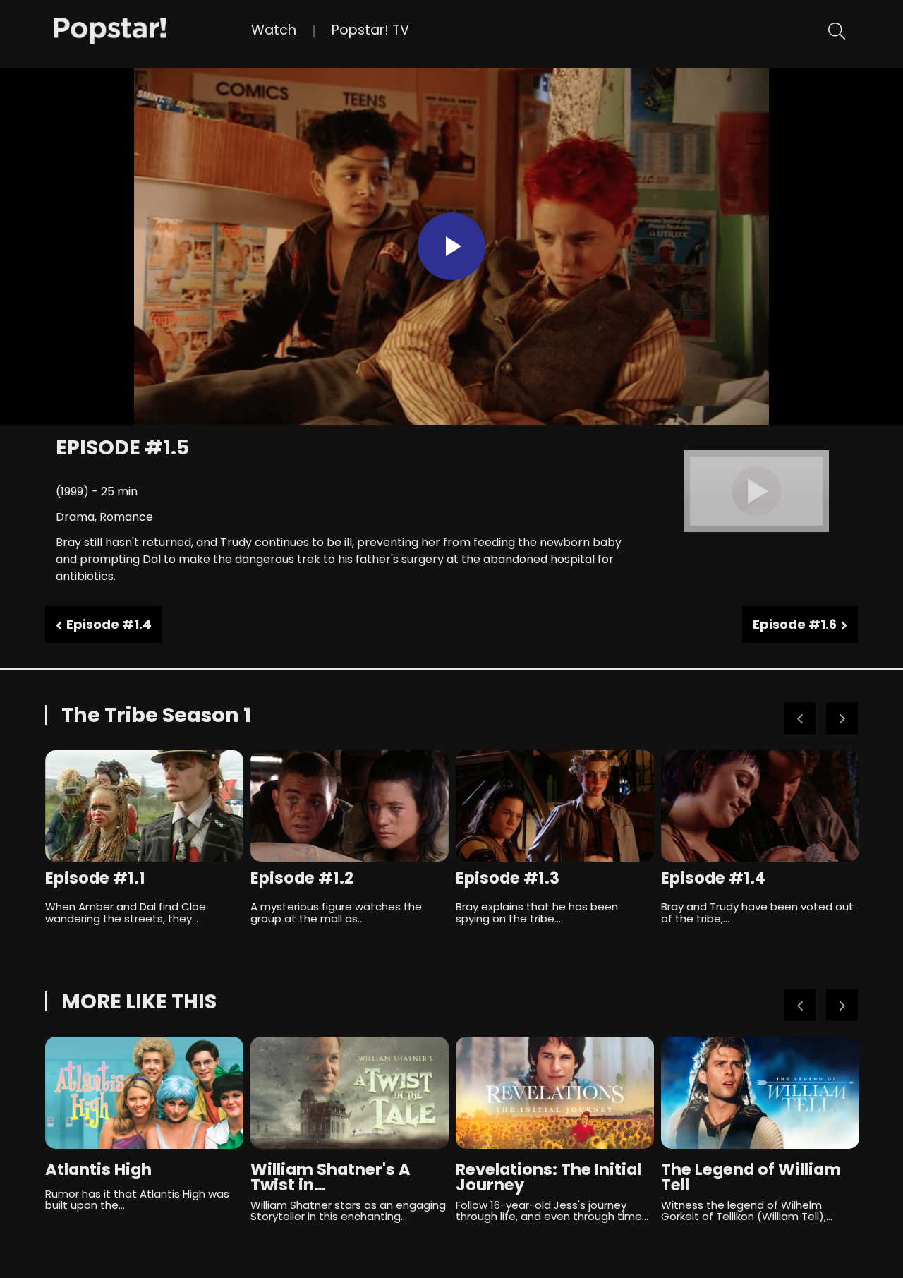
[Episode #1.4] (760, 806)
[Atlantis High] (144, 1092)
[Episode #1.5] (152, 30)
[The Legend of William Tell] (760, 1092)
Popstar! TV (370, 30)
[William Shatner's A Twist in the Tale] (349, 1092)
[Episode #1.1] (144, 806)
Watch (273, 30)
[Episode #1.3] (555, 806)
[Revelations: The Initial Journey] (555, 1092)
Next (842, 719)
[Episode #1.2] (349, 806)
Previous (800, 719)
